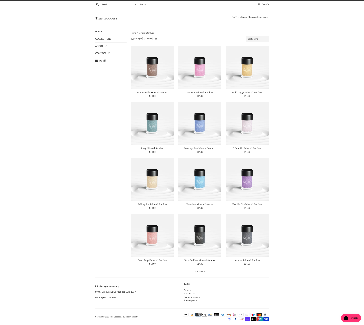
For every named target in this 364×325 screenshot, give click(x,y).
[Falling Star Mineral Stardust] (152, 179)
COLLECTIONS (103, 39)
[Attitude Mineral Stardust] (247, 235)
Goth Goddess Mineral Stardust (200, 260)
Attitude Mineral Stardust (247, 260)
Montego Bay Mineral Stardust (199, 148)
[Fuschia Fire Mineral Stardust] (247, 179)
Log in (133, 4)
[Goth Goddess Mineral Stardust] (199, 235)
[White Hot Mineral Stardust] (247, 123)
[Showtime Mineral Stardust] (199, 179)
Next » (201, 271)
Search (187, 290)
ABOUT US (101, 46)
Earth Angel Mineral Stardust (152, 260)
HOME (98, 31)
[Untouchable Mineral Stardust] (152, 67)
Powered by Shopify (129, 317)
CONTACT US (102, 53)
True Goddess (106, 18)
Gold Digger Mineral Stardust (247, 92)
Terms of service (192, 297)
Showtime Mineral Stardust (199, 204)
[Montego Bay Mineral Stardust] (199, 123)
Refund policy (190, 300)
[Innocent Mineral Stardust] (199, 67)
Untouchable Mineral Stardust (152, 92)
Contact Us (189, 293)
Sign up (142, 4)
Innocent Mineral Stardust (200, 92)
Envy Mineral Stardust (152, 148)
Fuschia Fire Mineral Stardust (247, 204)
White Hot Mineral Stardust (247, 148)
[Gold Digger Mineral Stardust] (247, 67)
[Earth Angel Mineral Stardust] (152, 235)
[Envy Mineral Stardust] (152, 123)
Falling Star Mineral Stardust (152, 204)
